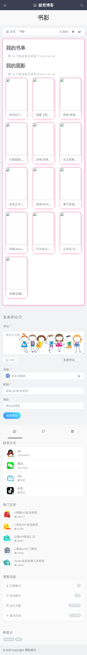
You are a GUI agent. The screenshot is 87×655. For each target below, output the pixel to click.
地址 (6, 399)
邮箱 (7, 384)
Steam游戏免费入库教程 (29, 561)
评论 (7, 326)
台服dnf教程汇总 (24, 536)
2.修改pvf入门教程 (25, 549)
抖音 (20, 488)
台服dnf (8, 639)
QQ (19, 451)
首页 (13, 31)
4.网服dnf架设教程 (25, 512)
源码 (18, 639)
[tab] (14, 431)
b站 (19, 476)
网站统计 (30, 650)
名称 (7, 369)
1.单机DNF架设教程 (26, 524)
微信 (20, 463)
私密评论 (69, 360)
